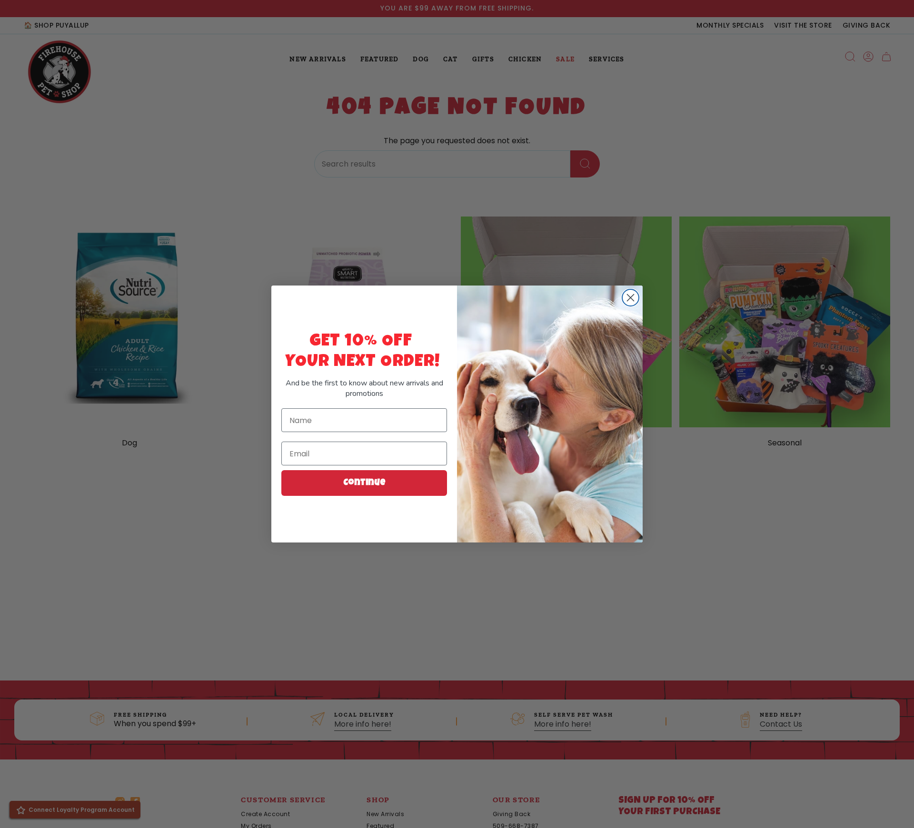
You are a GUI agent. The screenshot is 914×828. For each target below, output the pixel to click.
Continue (364, 483)
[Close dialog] (630, 297)
